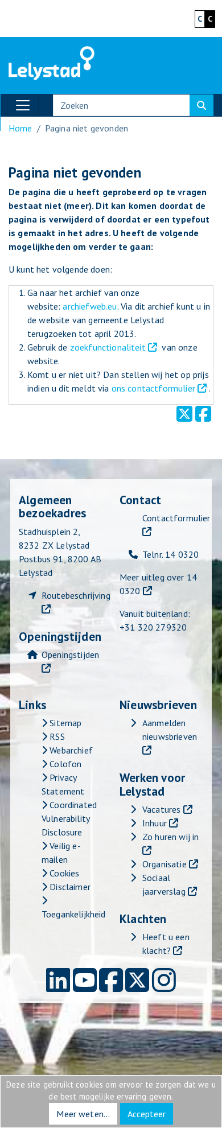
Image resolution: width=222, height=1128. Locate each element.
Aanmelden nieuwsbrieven (169, 729)
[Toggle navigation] (23, 105)
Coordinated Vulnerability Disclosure (69, 818)
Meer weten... (83, 1113)
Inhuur (154, 823)
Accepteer (147, 1113)
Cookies (63, 873)
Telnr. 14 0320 (170, 554)
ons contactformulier (153, 388)
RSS (56, 736)
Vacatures (161, 809)
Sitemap (64, 722)
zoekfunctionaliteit (108, 347)
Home (20, 128)
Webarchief (70, 750)
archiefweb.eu (90, 306)
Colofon (64, 763)
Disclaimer (69, 886)
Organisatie (164, 864)
